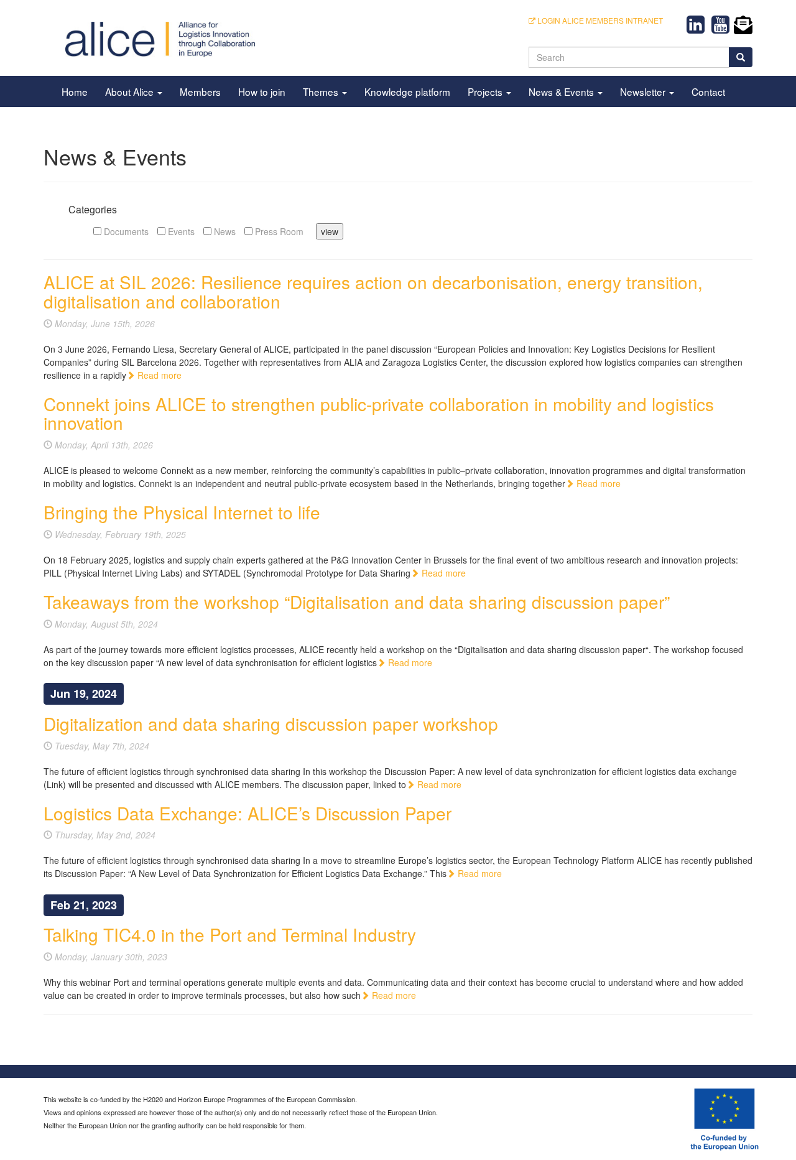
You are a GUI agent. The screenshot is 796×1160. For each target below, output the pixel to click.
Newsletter (644, 91)
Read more (158, 375)
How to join (261, 91)
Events (180, 231)
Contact (708, 91)
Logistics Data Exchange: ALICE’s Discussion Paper (247, 812)
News (223, 231)
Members (200, 91)
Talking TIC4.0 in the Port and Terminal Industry (230, 934)
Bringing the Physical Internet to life (182, 511)
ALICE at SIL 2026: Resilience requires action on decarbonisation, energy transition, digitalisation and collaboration (373, 291)
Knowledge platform (407, 91)
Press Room (277, 231)
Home (75, 91)
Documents (125, 231)
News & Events (562, 91)
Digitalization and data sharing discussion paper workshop (271, 723)
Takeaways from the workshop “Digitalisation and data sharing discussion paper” (357, 601)
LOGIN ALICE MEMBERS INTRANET (599, 20)
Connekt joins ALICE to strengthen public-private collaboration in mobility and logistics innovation (379, 413)
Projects (486, 91)
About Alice (130, 91)
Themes (322, 91)
